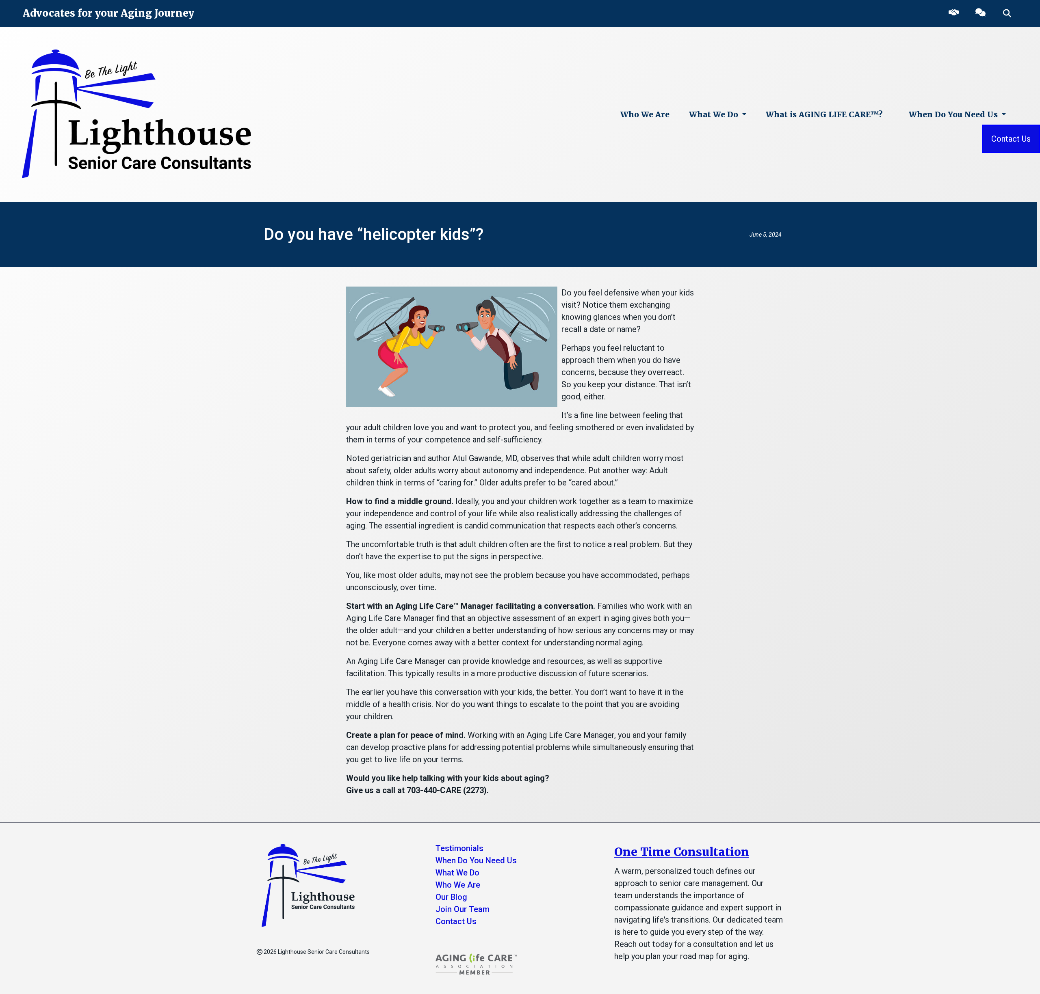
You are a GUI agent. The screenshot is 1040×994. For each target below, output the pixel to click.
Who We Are (645, 114)
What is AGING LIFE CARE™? (824, 114)
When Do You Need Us (954, 114)
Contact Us (1011, 139)
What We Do (714, 114)
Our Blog (451, 897)
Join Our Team (463, 909)
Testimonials (459, 848)
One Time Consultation (681, 852)
